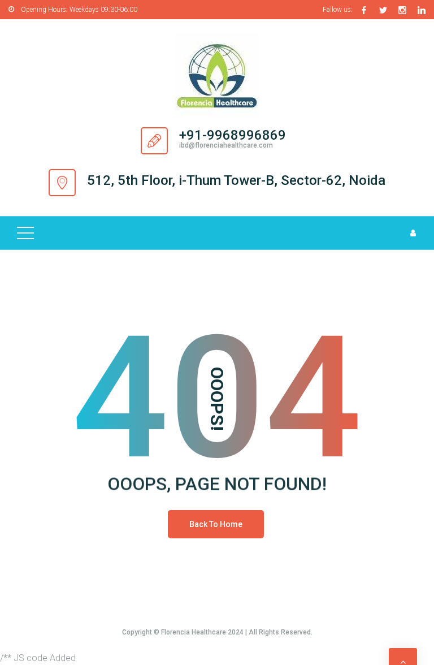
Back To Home (215, 524)
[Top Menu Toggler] (25, 233)
